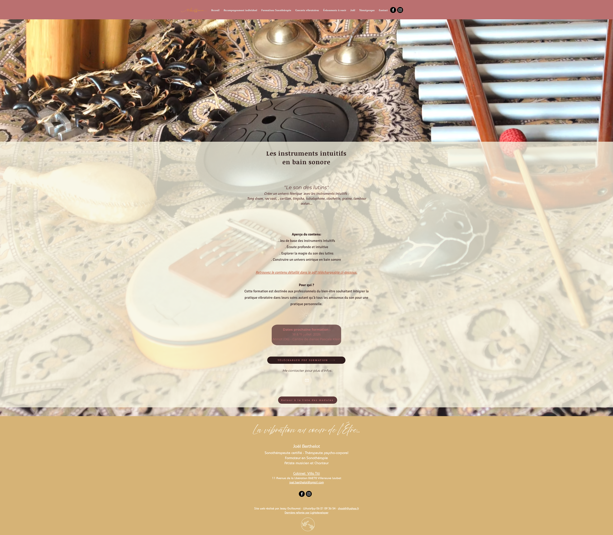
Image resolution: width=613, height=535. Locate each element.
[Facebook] (393, 10)
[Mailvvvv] (307, 380)
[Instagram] (400, 10)
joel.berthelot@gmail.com (306, 482)
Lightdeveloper (319, 512)
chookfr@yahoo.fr (348, 508)
